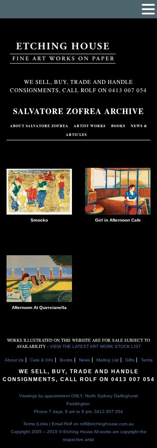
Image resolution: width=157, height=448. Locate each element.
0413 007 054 (133, 379)
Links (43, 423)
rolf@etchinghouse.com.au (107, 423)
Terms (147, 360)
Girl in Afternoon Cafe (118, 220)
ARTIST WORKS (90, 125)
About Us (14, 360)
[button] (148, 9)
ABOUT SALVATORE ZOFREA (39, 125)
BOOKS (118, 125)
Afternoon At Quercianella (39, 307)
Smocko (39, 220)
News (84, 360)
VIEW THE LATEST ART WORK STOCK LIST (95, 346)
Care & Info (41, 360)
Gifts (129, 360)
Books (66, 360)
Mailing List (107, 360)
